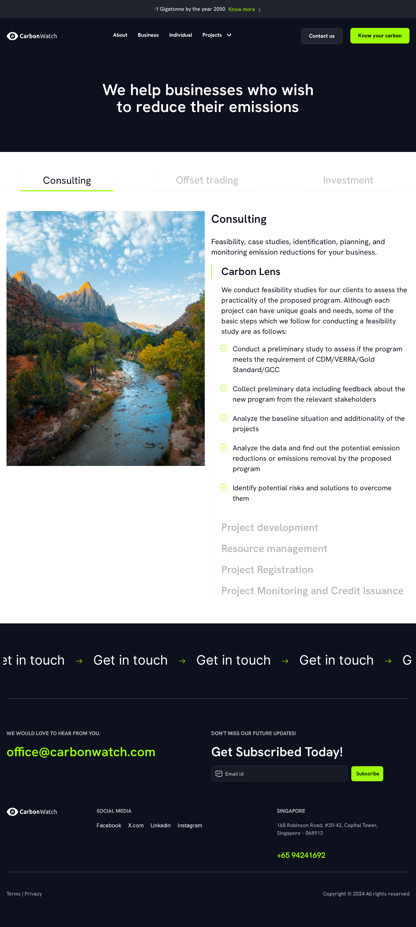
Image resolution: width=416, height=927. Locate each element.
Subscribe (368, 773)
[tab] (67, 179)
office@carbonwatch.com (81, 751)
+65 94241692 (301, 855)
